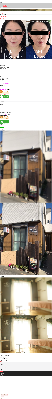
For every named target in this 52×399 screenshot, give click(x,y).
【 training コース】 (5, 6)
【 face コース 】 (4, 5)
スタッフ (2, 7)
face (1, 369)
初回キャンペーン (3, 4)
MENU (2, 364)
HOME (1, 362)
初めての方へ (2, 3)
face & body (2, 370)
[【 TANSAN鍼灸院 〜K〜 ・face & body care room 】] (7, 1)
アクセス (1, 361)
